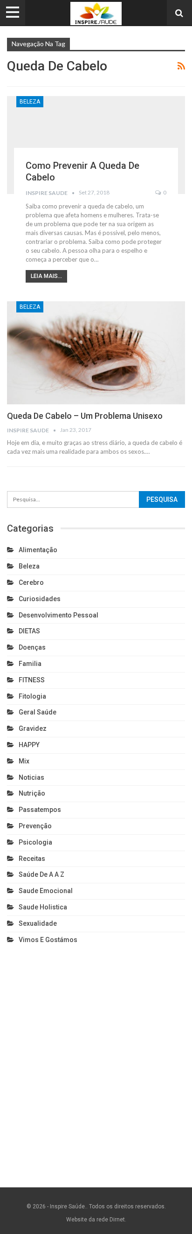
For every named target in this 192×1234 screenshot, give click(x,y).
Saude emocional (46, 890)
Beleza (30, 101)
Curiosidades (40, 599)
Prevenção (35, 826)
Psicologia (35, 842)
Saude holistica (43, 907)
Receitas (32, 858)
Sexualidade (38, 923)
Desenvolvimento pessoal (58, 615)
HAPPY (29, 745)
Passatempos (40, 809)
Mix (24, 761)
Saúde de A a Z (41, 874)
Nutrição (32, 793)
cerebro (31, 582)
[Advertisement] (96, 1064)
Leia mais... (46, 276)
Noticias (31, 777)
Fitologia (32, 696)
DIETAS (29, 631)
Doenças (32, 647)
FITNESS (32, 680)
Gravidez (33, 728)
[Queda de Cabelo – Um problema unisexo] (96, 353)
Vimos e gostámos (48, 939)
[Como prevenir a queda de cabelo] (96, 145)
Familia (30, 663)
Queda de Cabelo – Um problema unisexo (85, 416)
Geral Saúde (37, 712)
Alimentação (38, 550)
